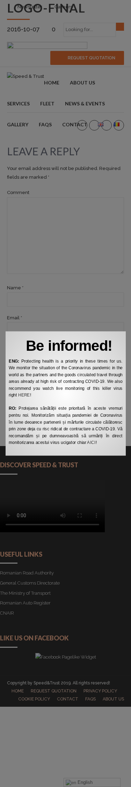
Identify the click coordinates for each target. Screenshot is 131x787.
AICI (91, 442)
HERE (24, 395)
